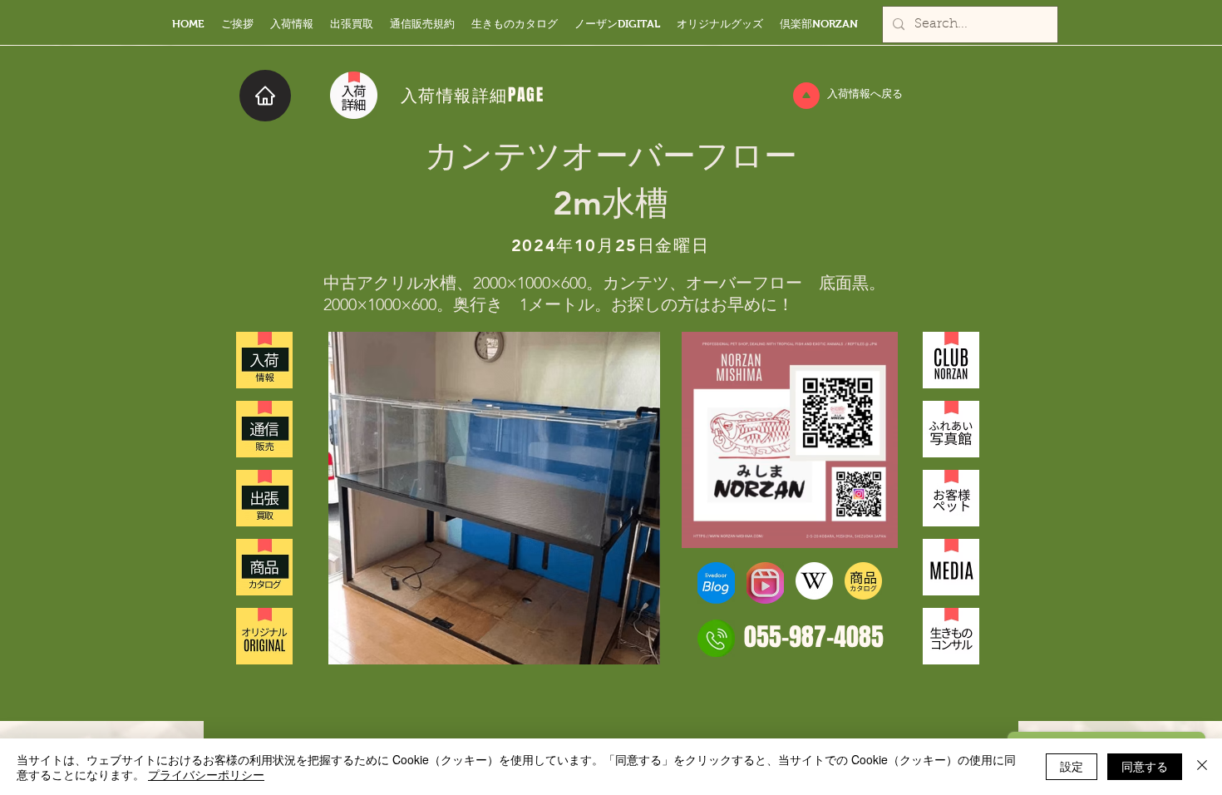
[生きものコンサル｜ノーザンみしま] (951, 636)
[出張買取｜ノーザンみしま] (264, 498)
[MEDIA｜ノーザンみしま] (951, 567)
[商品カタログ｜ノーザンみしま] (264, 567)
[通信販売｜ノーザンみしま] (264, 429)
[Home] (265, 95)
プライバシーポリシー (206, 774)
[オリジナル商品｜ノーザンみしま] (264, 636)
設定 (1071, 766)
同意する (1144, 766)
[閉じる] (1202, 767)
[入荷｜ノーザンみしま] (264, 360)
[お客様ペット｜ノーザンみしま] (951, 498)
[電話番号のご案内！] (716, 638)
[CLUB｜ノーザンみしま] (951, 360)
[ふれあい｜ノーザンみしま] (951, 429)
